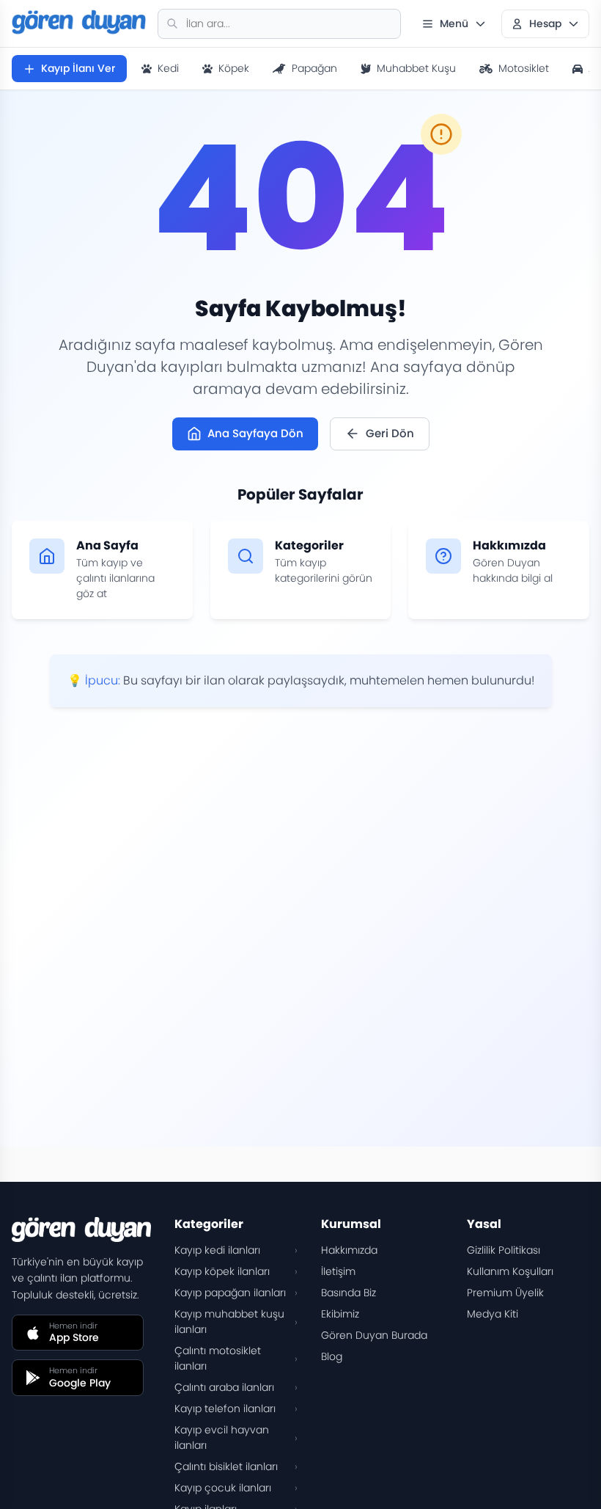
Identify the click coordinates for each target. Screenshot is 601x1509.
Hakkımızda (349, 1250)
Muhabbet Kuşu (416, 68)
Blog (331, 1356)
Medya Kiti (492, 1314)
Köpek (233, 68)
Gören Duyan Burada (374, 1335)
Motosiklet (523, 68)
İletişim (338, 1271)
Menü (454, 23)
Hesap (545, 23)
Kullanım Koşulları (510, 1271)
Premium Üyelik (505, 1292)
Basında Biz (348, 1292)
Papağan (314, 68)
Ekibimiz (340, 1314)
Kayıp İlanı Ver (78, 68)
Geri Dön (390, 433)
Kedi (168, 68)
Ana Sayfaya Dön (255, 433)
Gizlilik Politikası (503, 1250)
